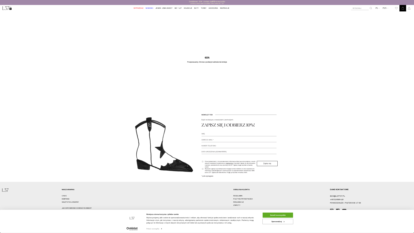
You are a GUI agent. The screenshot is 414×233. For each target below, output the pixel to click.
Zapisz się (267, 163)
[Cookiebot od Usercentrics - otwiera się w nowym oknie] (132, 228)
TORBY (203, 8)
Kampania (66, 199)
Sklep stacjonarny (70, 202)
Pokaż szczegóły (152, 229)
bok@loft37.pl (337, 196)
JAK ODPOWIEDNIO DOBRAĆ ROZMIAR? (77, 208)
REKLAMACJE (238, 202)
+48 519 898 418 (336, 199)
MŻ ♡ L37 (178, 8)
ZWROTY (236, 205)
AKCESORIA (213, 8)
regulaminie (229, 163)
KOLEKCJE (188, 8)
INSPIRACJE (224, 8)
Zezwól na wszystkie (278, 215)
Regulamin (237, 196)
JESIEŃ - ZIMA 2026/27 (163, 8)
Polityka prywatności (243, 199)
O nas (64, 196)
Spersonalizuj (276, 221)
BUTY (196, 8)
